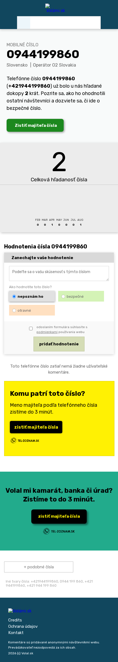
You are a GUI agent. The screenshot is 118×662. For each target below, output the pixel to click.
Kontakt (16, 632)
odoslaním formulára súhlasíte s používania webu (62, 329)
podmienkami (47, 332)
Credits (15, 620)
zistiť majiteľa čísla (36, 427)
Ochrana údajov (23, 626)
